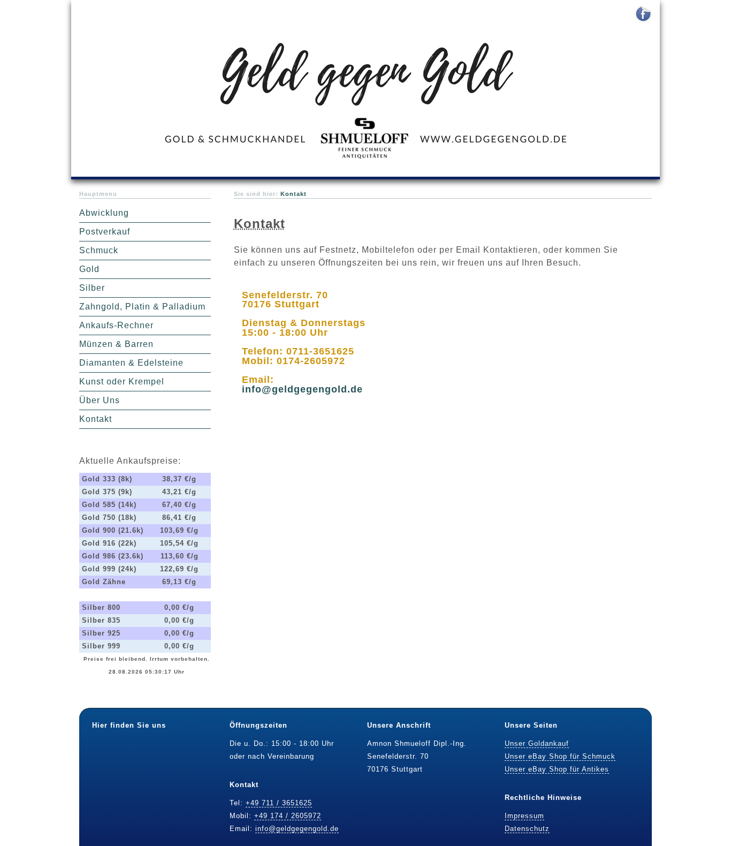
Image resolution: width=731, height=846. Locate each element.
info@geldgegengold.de (302, 389)
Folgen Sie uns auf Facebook (643, 14)
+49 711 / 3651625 (279, 803)
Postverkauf (104, 231)
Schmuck (98, 250)
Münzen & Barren (116, 344)
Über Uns (99, 400)
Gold (89, 269)
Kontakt (95, 419)
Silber (92, 287)
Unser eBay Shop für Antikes (557, 769)
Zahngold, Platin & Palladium (142, 306)
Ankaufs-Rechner (116, 325)
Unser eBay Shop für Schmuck (560, 756)
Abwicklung (104, 212)
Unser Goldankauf (537, 743)
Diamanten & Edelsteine (131, 362)
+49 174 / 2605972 (287, 816)
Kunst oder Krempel (121, 381)
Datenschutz (527, 829)
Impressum (524, 816)
